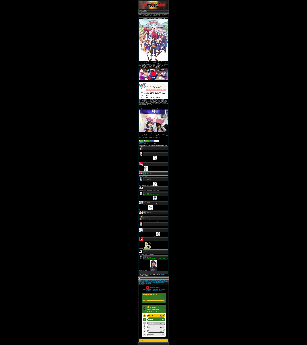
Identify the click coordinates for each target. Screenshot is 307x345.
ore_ (144, 251)
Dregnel (144, 187)
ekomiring (163, 280)
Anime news (144, 142)
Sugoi (149, 281)
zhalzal (149, 282)
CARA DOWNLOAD (162, 15)
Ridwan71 (152, 281)
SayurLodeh (156, 282)
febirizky (144, 143)
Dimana (144, 172)
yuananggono (141, 281)
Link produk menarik (153, 285)
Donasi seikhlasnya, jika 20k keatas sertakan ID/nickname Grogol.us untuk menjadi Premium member (153, 290)
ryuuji (144, 223)
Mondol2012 (160, 281)
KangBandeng (146, 201)
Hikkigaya (146, 281)
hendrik (146, 280)
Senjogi (144, 256)
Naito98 (152, 282)
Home (141, 278)
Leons (149, 280)
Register (143, 12)
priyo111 (156, 281)
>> (140, 272)
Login (140, 12)
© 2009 (153, 344)
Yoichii (144, 238)
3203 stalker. (148, 283)
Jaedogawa (161, 282)
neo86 (152, 280)
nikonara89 (155, 280)
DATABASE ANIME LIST (152, 15)
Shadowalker (145, 178)
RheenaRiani (145, 147)
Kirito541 (140, 282)
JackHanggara (145, 282)
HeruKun (159, 280)
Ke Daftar (140, 276)
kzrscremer (165, 281)
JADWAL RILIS (144, 15)
